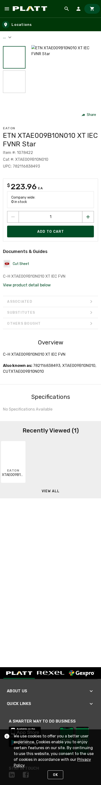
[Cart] (92, 9)
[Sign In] (78, 9)
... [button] (5, 37)
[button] (14, 57)
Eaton (9, 128)
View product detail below (27, 285)
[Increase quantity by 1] (88, 216)
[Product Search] (67, 9)
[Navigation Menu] (7, 9)
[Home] (31, 9)
